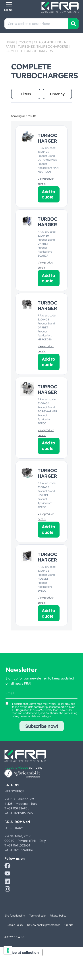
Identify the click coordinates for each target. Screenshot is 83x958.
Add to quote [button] (48, 194)
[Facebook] (7, 866)
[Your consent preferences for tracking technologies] (8, 950)
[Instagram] (7, 889)
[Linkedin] (7, 881)
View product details (46, 181)
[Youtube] (7, 873)
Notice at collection (22, 952)
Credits (68, 925)
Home (10, 42)
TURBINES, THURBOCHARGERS (43, 46)
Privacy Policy (55, 703)
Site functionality (14, 915)
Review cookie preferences (43, 925)
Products (24, 42)
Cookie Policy (15, 925)
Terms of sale (37, 915)
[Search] (73, 23)
